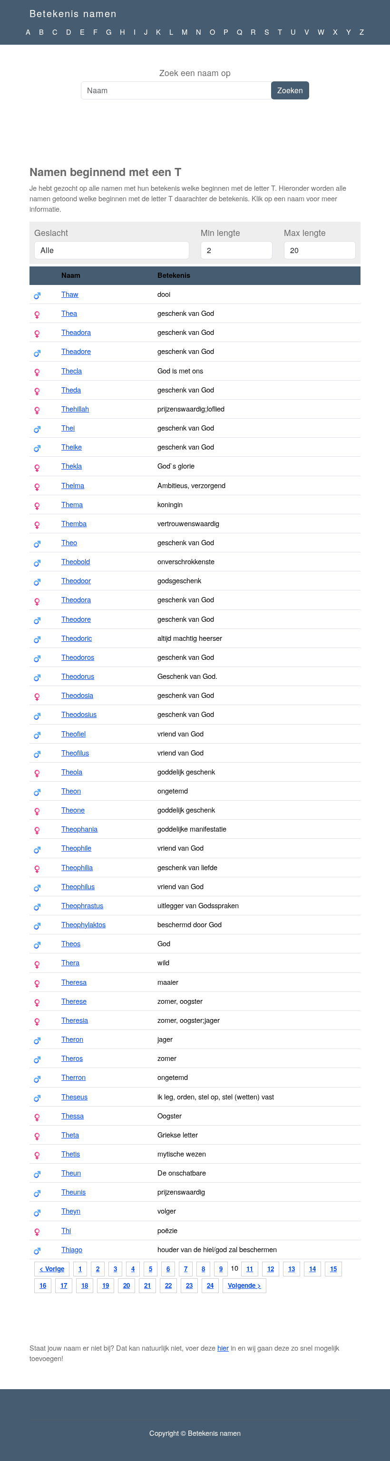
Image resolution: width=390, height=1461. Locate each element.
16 (42, 1285)
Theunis (73, 1191)
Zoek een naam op (195, 72)
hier (223, 1348)
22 (168, 1285)
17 (63, 1285)
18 (84, 1285)
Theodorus (77, 676)
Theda (71, 389)
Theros (72, 1058)
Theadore (76, 351)
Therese (74, 1001)
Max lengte (305, 232)
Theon (71, 790)
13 (291, 1268)
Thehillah (75, 408)
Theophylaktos (83, 924)
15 (333, 1268)
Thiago (71, 1249)
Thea (69, 313)
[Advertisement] (195, 137)
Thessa (72, 1115)
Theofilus (75, 752)
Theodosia (77, 695)
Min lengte (220, 232)
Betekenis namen (73, 13)
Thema (72, 504)
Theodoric (76, 638)
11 (249, 1268)
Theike (71, 446)
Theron (72, 1039)
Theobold (75, 561)
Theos (70, 943)
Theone (73, 809)
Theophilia (77, 867)
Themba (74, 523)
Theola (71, 771)
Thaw (69, 294)
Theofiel (73, 733)
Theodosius (79, 714)
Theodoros (77, 657)
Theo (69, 542)
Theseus (74, 1096)
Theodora (76, 599)
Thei (68, 427)
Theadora (76, 332)
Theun (71, 1172)
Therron (73, 1077)
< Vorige (51, 1268)
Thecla (71, 370)
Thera (70, 962)
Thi (66, 1230)
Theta (70, 1134)
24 (210, 1285)
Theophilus (78, 886)
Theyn (70, 1211)
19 (105, 1285)
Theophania (79, 828)
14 (312, 1268)
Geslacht (51, 232)
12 (270, 1268)
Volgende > (244, 1285)
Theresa (74, 982)
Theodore (76, 619)
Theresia (74, 1020)
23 (189, 1285)
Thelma (72, 485)
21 (147, 1285)
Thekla (71, 466)
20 (126, 1285)
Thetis (70, 1153)
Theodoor (76, 580)
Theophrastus (82, 905)
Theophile (76, 848)
